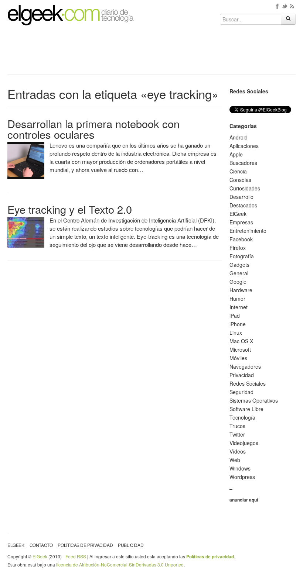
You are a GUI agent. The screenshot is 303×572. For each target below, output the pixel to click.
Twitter (237, 434)
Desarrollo (241, 196)
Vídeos (237, 451)
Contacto (41, 545)
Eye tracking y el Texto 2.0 (69, 209)
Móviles (238, 358)
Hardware (240, 290)
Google (237, 281)
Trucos (237, 426)
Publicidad (130, 545)
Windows (240, 468)
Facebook (241, 239)
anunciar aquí (243, 499)
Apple (236, 154)
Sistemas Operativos (253, 400)
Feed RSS (75, 556)
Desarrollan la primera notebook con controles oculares (93, 129)
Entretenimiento (247, 230)
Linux (235, 332)
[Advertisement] (151, 52)
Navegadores (245, 366)
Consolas (240, 179)
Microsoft (240, 349)
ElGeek (237, 213)
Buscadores (243, 162)
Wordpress (242, 476)
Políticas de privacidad (85, 545)
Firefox (237, 247)
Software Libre (246, 409)
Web (234, 460)
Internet (238, 307)
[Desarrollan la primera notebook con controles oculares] (25, 159)
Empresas (241, 222)
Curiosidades (244, 188)
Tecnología (242, 417)
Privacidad (241, 375)
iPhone (237, 324)
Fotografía (241, 256)
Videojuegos (243, 443)
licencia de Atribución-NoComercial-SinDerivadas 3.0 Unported (120, 564)
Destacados (243, 205)
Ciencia (238, 171)
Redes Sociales (247, 383)
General (238, 273)
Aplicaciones (244, 145)
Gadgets (239, 264)
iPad (234, 315)
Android (238, 137)
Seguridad (241, 392)
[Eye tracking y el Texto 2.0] (25, 231)
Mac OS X (241, 341)
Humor (237, 298)
